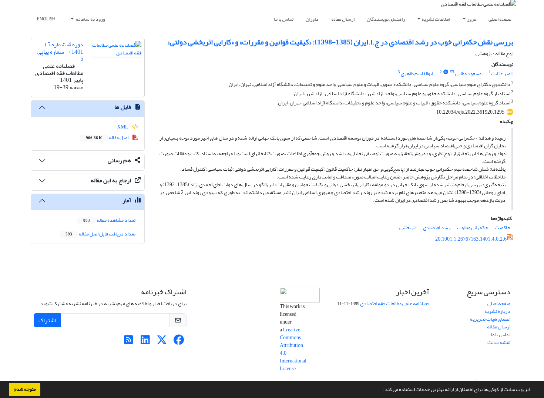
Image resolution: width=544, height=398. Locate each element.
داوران (312, 19)
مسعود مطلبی (468, 73)
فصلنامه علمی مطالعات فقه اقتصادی (394, 303)
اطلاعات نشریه (436, 19)
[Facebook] (179, 342)
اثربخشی (407, 228)
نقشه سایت (498, 342)
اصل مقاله (107, 138)
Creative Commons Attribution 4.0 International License (293, 349)
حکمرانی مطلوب (472, 228)
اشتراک (47, 320)
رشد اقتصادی (436, 228)
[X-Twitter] (162, 342)
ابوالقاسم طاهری (417, 73)
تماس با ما (283, 19)
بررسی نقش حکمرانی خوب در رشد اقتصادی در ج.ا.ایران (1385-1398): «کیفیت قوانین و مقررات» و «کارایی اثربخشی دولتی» (340, 42)
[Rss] (129, 342)
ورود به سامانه (90, 19)
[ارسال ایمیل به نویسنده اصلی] (452, 72)
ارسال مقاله (343, 19)
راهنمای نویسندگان (386, 19)
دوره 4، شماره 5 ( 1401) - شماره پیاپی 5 (60, 51)
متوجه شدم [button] (25, 389)
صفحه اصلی (499, 19)
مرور (471, 19)
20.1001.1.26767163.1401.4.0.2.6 (471, 239)
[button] (381, 390)
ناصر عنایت (502, 73)
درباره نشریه (497, 311)
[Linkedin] (145, 342)
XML (123, 127)
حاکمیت (502, 228)
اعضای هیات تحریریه (490, 319)
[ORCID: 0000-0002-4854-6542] (446, 72)
